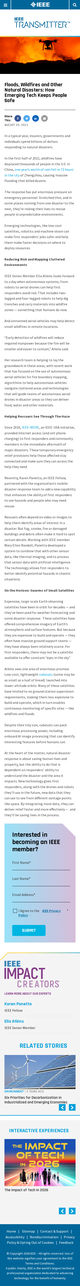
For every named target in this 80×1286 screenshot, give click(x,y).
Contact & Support (54, 1231)
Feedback (66, 1242)
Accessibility (15, 1237)
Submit (29, 930)
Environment (14, 1091)
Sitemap (28, 1231)
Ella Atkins (14, 1021)
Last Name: (20, 878)
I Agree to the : (42, 912)
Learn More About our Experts (27, 994)
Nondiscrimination (44, 1237)
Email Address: (23, 894)
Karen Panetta (18, 1004)
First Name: (21, 862)
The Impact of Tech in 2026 (26, 1189)
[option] (40, 1080)
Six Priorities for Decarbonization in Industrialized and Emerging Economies (35, 1100)
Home (11, 1231)
